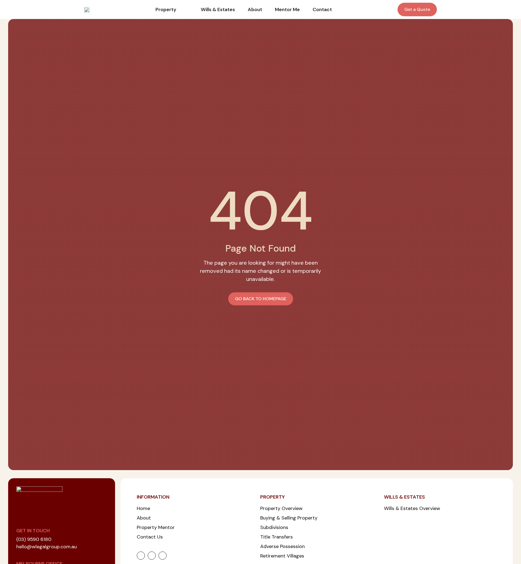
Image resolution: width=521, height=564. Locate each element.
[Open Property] (180, 9)
